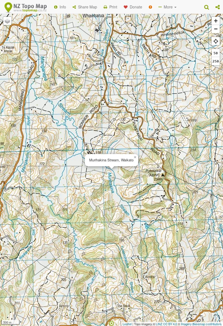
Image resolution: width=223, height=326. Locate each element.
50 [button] (215, 53)
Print (112, 7)
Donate (135, 7)
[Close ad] (111, 323)
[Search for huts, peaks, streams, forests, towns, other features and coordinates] (206, 7)
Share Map (86, 7)
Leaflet (127, 324)
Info (61, 7)
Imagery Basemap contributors (201, 324)
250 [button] (215, 61)
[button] (217, 7)
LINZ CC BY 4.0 (166, 324)
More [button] (168, 7)
